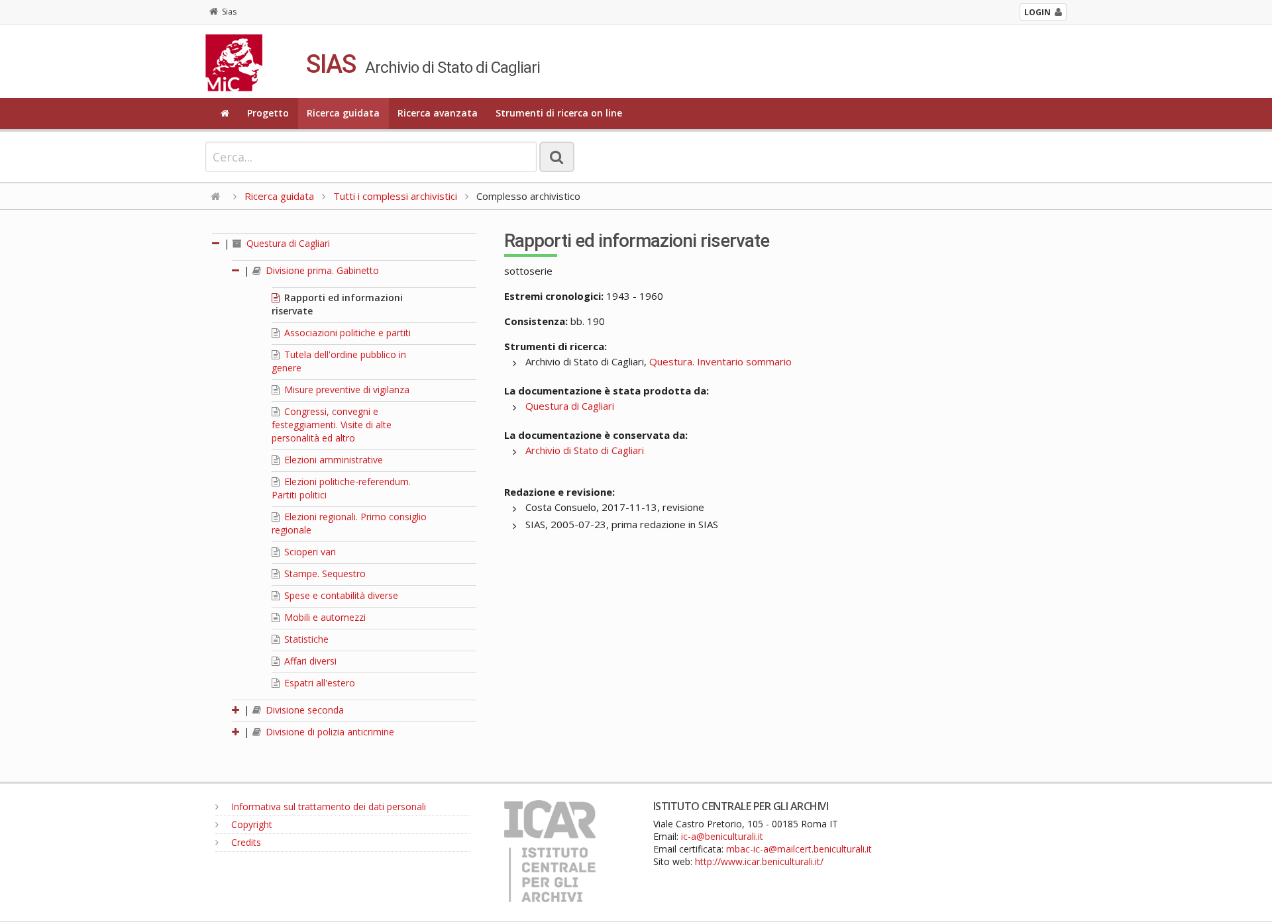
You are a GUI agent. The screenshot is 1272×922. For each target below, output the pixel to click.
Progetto (268, 113)
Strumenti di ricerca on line (559, 113)
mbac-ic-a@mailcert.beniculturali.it (799, 849)
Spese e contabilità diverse (340, 595)
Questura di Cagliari (287, 243)
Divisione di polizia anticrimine (328, 731)
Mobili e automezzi (324, 617)
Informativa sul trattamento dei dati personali (327, 806)
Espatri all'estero (318, 682)
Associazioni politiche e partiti (346, 332)
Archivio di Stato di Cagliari (584, 450)
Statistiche (305, 639)
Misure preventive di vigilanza (345, 389)
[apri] (236, 710)
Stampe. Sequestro (324, 573)
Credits (245, 842)
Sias (229, 11)
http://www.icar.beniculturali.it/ (759, 861)
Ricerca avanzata (438, 113)
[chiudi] (236, 270)
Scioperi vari (309, 551)
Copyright (250, 824)
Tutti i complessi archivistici (395, 196)
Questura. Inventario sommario (720, 361)
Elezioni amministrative (332, 459)
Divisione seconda (303, 710)
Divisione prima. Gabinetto (321, 270)
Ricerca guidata (343, 113)
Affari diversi (309, 661)
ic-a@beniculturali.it (722, 836)
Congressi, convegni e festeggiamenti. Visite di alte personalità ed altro (332, 424)
